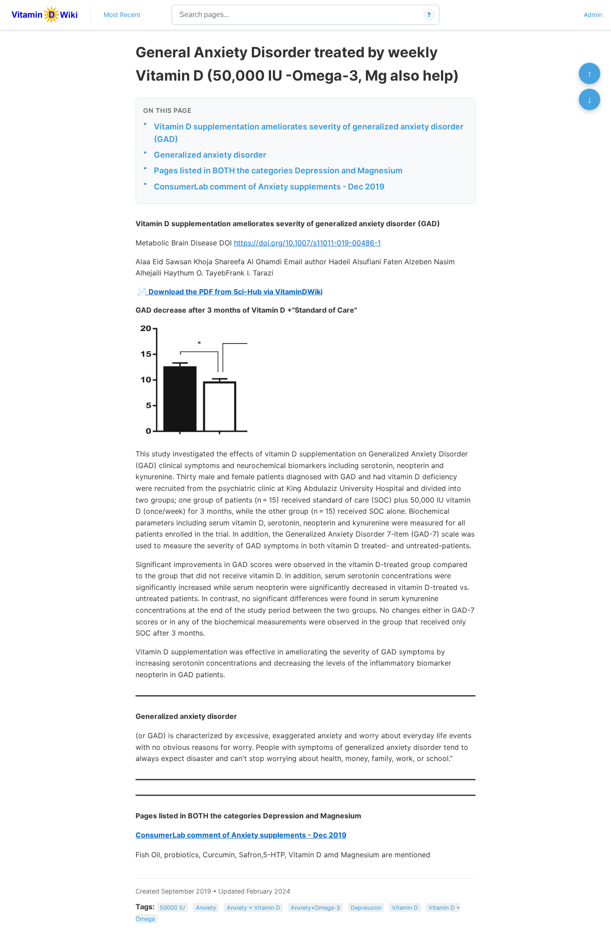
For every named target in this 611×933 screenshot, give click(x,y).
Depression (366, 907)
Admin (593, 14)
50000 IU (172, 907)
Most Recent (122, 14)
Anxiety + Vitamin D (253, 907)
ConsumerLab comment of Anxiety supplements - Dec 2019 (269, 186)
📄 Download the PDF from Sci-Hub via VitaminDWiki (230, 291)
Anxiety (206, 907)
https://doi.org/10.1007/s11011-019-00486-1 (307, 242)
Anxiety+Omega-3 (315, 907)
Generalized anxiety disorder (210, 154)
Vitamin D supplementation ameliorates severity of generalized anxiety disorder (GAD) (308, 133)
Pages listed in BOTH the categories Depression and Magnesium (278, 170)
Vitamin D (405, 907)
